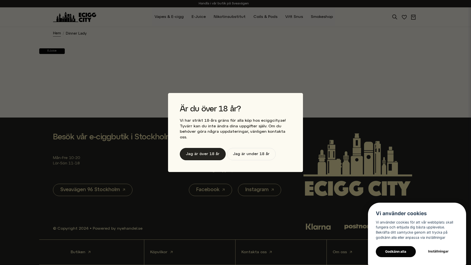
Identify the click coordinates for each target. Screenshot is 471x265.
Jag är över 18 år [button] (203, 154)
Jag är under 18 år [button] (251, 154)
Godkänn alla (395, 251)
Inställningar (438, 251)
